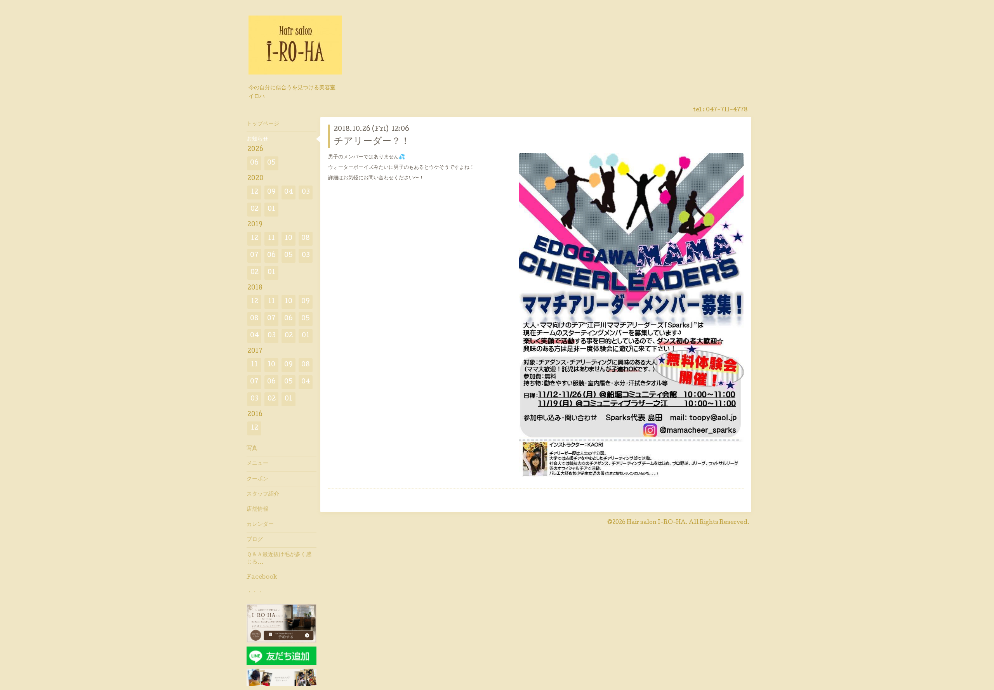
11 (271, 238)
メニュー (257, 464)
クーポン (257, 479)
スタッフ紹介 (263, 494)
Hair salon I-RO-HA (656, 522)
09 (271, 192)
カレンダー (260, 525)
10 (288, 238)
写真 (252, 449)
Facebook (262, 577)
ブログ (255, 540)
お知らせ (257, 139)
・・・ (255, 592)
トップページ (263, 124)
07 (254, 255)
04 (288, 192)
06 (254, 163)
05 (271, 163)
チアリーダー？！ (372, 142)
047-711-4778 (726, 110)
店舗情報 (257, 509)
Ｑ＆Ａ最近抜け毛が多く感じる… (279, 558)
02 (254, 209)
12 (254, 192)
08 (305, 238)
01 (271, 209)
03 (306, 192)
